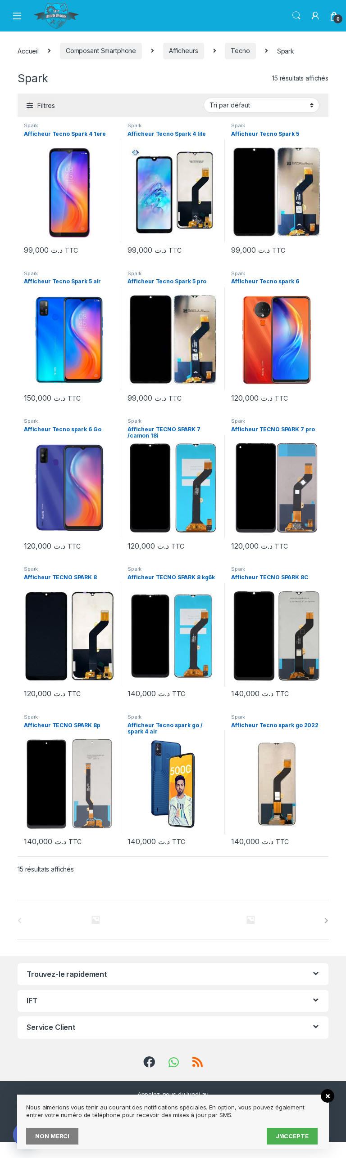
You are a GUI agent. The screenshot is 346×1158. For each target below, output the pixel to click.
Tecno (240, 50)
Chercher (296, 16)
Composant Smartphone (101, 50)
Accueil (28, 50)
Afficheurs (183, 50)
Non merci (52, 1136)
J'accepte (292, 1136)
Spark (31, 125)
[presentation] (326, 920)
